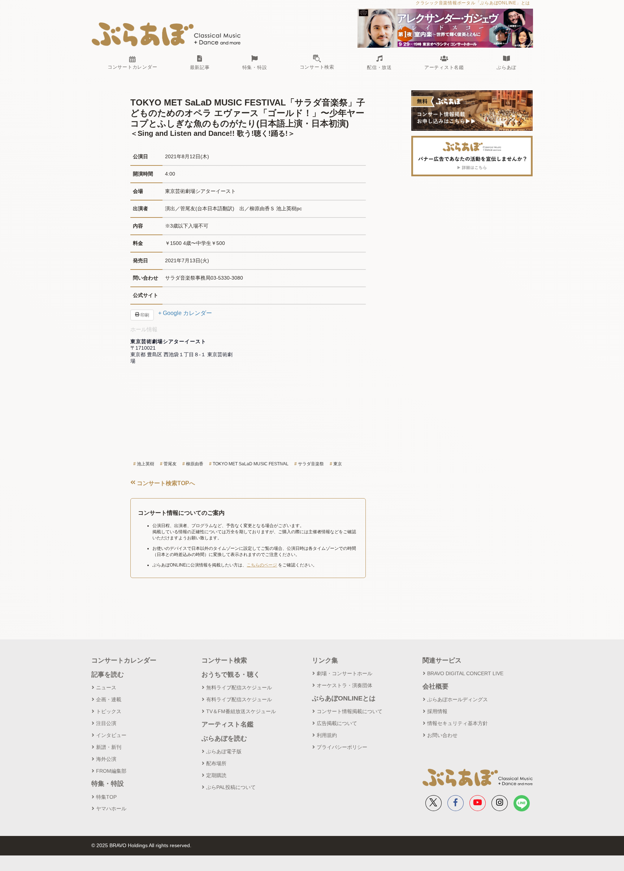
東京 (337, 463)
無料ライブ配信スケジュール (239, 687)
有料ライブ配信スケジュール (239, 699)
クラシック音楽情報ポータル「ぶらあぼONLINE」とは (473, 2)
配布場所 (216, 763)
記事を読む (107, 674)
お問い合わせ (442, 735)
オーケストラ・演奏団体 (344, 685)
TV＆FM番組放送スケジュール (241, 711)
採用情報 (437, 711)
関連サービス (442, 660)
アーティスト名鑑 (228, 724)
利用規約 (327, 735)
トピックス (108, 711)
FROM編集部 (111, 771)
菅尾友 (170, 463)
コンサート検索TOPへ (165, 483)
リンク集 (325, 660)
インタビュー (111, 735)
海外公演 (106, 759)
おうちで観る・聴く (231, 674)
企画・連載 (108, 699)
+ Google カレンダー (185, 313)
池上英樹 (145, 463)
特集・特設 (107, 783)
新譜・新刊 (108, 747)
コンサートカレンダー (123, 660)
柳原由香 (194, 463)
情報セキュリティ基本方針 (457, 723)
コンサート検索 (224, 660)
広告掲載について (337, 723)
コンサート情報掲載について (349, 711)
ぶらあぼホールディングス (457, 699)
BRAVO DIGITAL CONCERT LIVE (465, 673)
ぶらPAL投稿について (231, 787)
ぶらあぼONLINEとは (344, 698)
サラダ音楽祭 (311, 463)
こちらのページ (262, 565)
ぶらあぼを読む (224, 738)
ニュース (106, 687)
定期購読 (216, 775)
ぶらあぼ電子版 (224, 751)
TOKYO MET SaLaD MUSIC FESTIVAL (251, 463)
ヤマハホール (111, 808)
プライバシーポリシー (342, 747)
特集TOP (106, 797)
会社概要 (435, 686)
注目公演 (106, 723)
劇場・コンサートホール (344, 673)
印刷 (144, 315)
